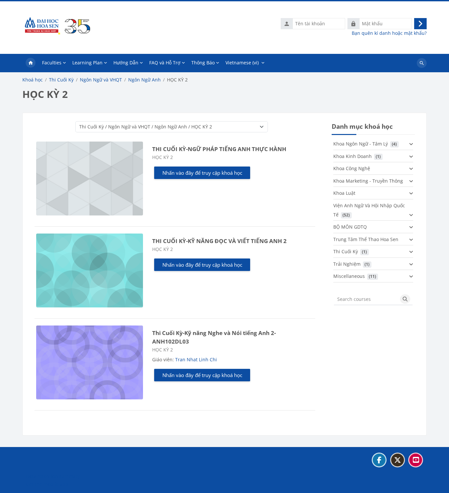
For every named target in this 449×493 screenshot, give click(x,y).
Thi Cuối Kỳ (61, 80)
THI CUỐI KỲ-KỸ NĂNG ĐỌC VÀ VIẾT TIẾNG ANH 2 (219, 241)
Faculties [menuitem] (51, 62)
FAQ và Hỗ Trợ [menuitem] (164, 62)
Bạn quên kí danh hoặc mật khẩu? (389, 33)
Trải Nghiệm (347, 264)
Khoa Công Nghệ (351, 168)
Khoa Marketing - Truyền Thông (368, 181)
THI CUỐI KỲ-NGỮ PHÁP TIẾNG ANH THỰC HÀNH (219, 149)
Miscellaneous (349, 276)
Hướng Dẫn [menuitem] (125, 62)
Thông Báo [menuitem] (203, 62)
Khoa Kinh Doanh (352, 156)
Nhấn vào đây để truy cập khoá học (202, 172)
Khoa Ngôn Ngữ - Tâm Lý (360, 144)
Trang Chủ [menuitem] (30, 63)
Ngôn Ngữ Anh (144, 80)
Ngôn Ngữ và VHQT (101, 80)
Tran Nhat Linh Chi (196, 359)
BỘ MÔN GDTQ (350, 227)
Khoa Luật (344, 193)
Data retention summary (53, 476)
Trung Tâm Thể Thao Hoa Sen (365, 239)
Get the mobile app (47, 484)
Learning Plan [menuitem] (87, 62)
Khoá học (32, 80)
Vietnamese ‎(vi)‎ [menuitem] (242, 62)
